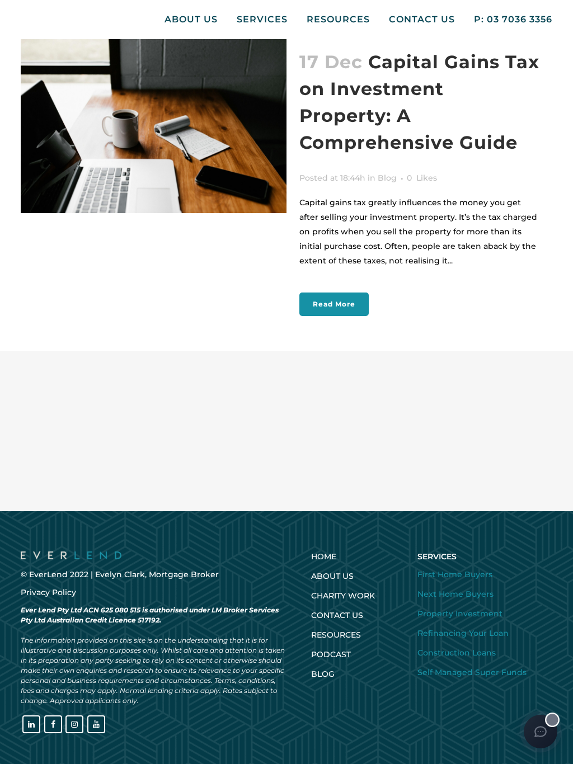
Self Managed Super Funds (472, 672)
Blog (387, 178)
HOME (323, 556)
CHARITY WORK (343, 596)
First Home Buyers (454, 574)
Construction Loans (456, 653)
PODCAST (331, 654)
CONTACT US (337, 615)
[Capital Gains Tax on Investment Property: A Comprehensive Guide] (153, 124)
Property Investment (459, 614)
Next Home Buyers (455, 594)
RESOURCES (336, 635)
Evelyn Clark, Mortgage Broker (157, 574)
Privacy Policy (48, 592)
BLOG (323, 674)
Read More (334, 304)
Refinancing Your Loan (463, 633)
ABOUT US (332, 576)
